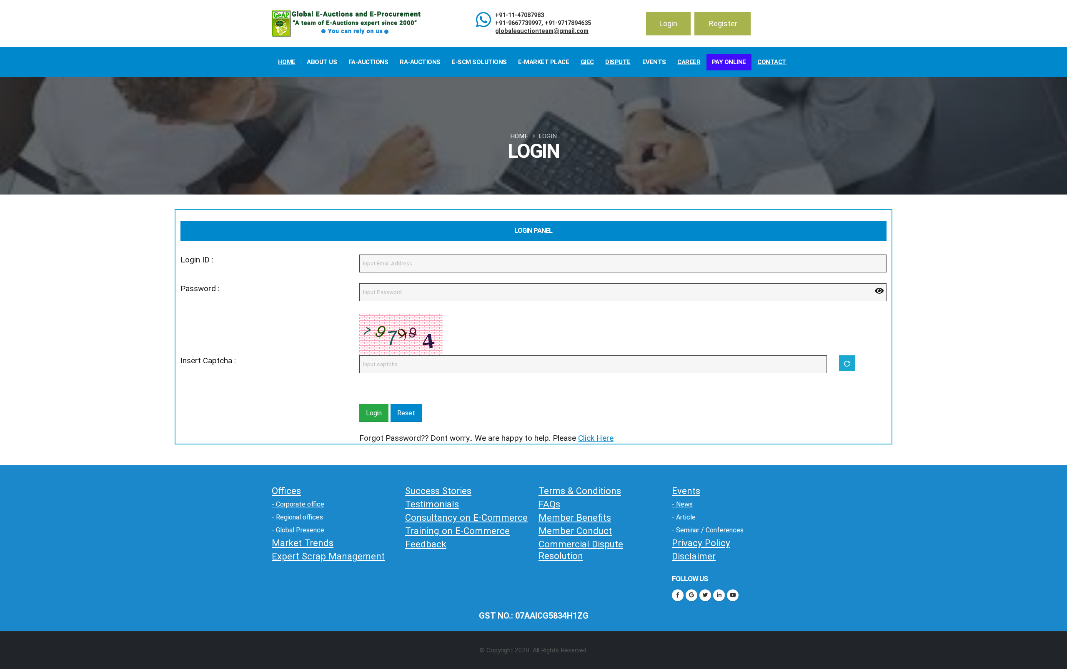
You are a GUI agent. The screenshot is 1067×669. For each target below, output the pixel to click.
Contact (771, 62)
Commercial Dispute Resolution (581, 550)
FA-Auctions (368, 62)
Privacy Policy (701, 542)
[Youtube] (733, 595)
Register (723, 23)
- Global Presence (298, 530)
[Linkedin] (719, 595)
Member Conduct (575, 530)
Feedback (425, 544)
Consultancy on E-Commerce (466, 517)
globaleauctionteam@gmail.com (542, 31)
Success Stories (438, 490)
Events (654, 62)
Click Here (596, 438)
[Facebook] (678, 595)
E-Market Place (543, 62)
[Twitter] (705, 595)
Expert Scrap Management (328, 556)
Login (668, 23)
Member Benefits (575, 517)
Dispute (618, 62)
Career (688, 62)
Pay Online (729, 62)
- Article (684, 517)
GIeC (587, 62)
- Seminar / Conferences (708, 530)
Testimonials (432, 504)
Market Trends (302, 542)
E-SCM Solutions (479, 62)
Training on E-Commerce (457, 530)
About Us (322, 62)
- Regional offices (297, 517)
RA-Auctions (420, 62)
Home (287, 62)
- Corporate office (298, 504)
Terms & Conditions (580, 490)
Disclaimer (694, 556)
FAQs (549, 504)
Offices (286, 490)
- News (682, 504)
